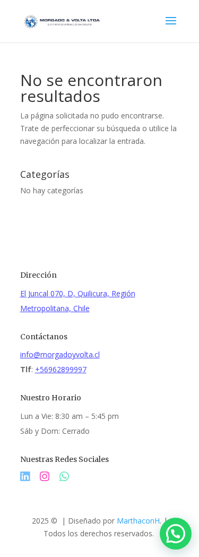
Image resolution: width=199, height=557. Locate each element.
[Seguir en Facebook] (30, 477)
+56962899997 (60, 369)
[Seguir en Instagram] (49, 477)
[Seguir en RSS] (64, 477)
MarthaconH (138, 521)
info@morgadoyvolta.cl (60, 354)
